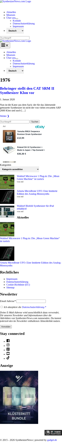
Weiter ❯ (4, 116)
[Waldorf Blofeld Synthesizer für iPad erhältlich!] (7, 212)
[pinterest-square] (8, 350)
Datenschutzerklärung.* (34, 307)
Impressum (11, 279)
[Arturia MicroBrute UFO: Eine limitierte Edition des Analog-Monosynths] (7, 197)
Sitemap (10, 287)
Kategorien (5, 165)
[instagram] (8, 345)
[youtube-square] (8, 354)
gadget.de (52, 440)
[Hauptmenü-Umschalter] (5, 45)
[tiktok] (8, 358)
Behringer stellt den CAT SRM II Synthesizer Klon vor (27, 90)
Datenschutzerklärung (17, 281)
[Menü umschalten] (17, 18)
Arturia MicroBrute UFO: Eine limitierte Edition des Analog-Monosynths (37, 192)
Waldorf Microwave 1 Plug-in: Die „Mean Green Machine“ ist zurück (38, 177)
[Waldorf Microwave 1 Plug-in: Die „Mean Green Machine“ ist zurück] (7, 182)
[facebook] (8, 341)
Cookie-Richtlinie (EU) (18, 284)
